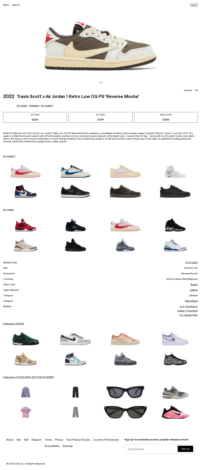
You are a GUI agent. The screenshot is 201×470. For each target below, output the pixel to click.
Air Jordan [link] (8, 210)
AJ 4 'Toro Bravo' (189, 306)
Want (194, 5)
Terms (48, 440)
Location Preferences (106, 440)
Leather (194, 290)
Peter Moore (191, 301)
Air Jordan (22, 106)
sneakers (34, 106)
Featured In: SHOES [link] (13, 324)
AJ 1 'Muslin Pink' (189, 315)
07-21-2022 (191, 263)
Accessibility (52, 446)
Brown (194, 284)
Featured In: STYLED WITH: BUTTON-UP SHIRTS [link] (28, 377)
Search (16, 5)
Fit (196, 90)
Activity (188, 90)
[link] (25, 171)
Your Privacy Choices (78, 440)
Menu (6, 5)
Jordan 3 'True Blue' (187, 311)
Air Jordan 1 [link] (9, 156)
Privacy (59, 440)
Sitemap (68, 446)
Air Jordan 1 (47, 106)
